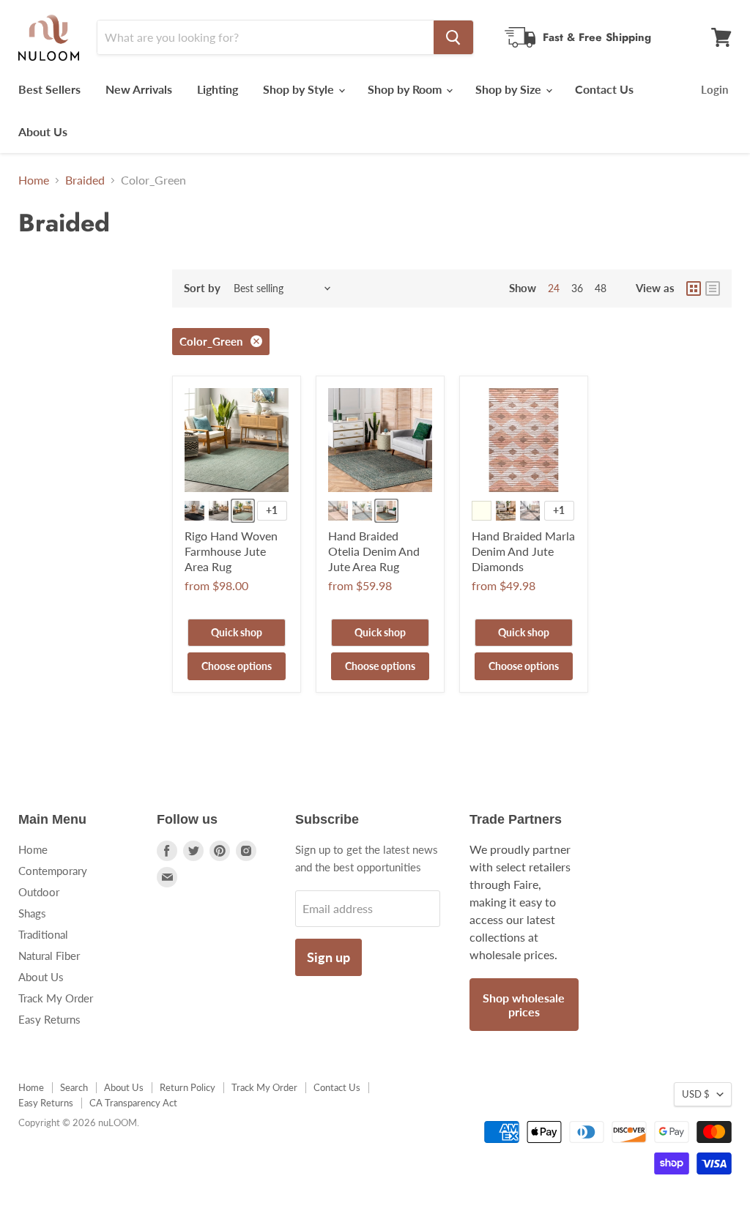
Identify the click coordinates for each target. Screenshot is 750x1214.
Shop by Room (406, 89)
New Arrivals (138, 89)
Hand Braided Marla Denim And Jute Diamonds (523, 551)
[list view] (712, 288)
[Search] (453, 37)
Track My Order (55, 998)
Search (74, 1087)
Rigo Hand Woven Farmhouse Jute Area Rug (231, 551)
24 (554, 288)
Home (33, 180)
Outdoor (38, 891)
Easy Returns (49, 1019)
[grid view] (693, 288)
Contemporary (52, 870)
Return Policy (187, 1087)
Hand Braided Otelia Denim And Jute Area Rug (374, 551)
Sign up (328, 957)
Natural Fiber (49, 955)
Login (714, 89)
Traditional (43, 934)
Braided (85, 180)
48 (600, 288)
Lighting (217, 89)
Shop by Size (509, 89)
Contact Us (604, 89)
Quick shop (236, 632)
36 (577, 288)
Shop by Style (300, 89)
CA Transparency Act (133, 1103)
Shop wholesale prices (524, 1005)
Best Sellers (49, 89)
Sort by (202, 288)
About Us (42, 131)
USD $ (696, 1094)
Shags (32, 913)
